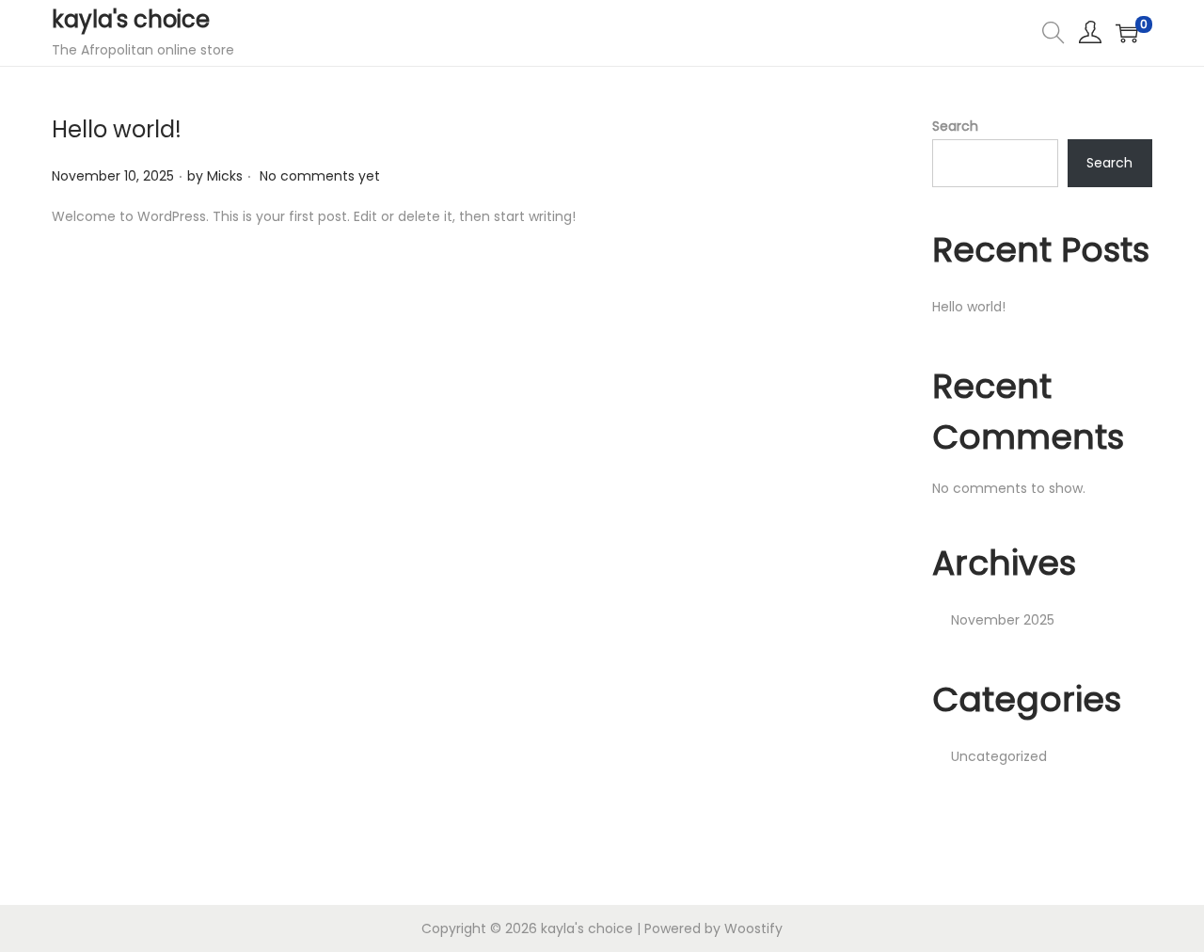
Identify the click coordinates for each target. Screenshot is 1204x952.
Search (955, 126)
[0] (1127, 33)
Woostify (753, 928)
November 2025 (1002, 620)
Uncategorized (999, 756)
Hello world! (117, 129)
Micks (225, 176)
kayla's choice (131, 19)
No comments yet (320, 176)
